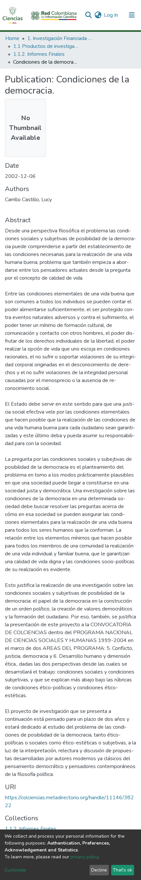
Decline (99, 870)
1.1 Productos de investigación (46, 46)
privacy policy (84, 857)
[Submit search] (88, 15)
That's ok (122, 870)
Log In (111, 15)
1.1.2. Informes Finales (39, 54)
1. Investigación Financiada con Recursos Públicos (60, 38)
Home (12, 38)
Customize (15, 870)
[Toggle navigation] (132, 15)
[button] (98, 15)
